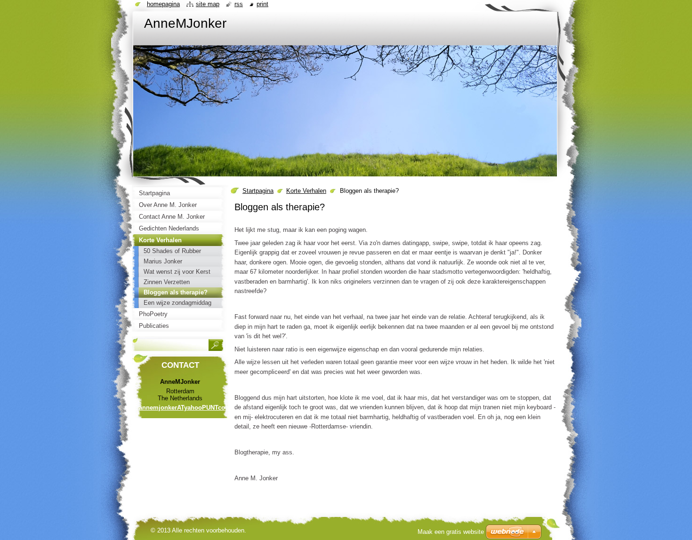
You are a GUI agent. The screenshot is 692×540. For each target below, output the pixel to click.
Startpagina (258, 190)
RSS (238, 4)
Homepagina (163, 4)
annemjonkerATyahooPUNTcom (185, 407)
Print (262, 4)
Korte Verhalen (306, 190)
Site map (207, 4)
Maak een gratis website (451, 531)
